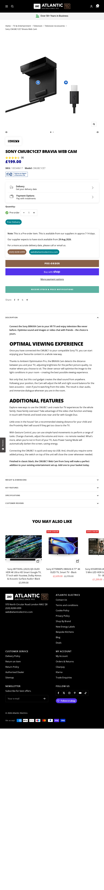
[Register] (44, 699)
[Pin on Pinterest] (18, 300)
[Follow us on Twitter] (64, 693)
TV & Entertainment (22, 26)
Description (11, 317)
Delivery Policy (12, 656)
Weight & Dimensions (16, 480)
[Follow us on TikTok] (85, 693)
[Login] (91, 6)
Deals (58, 642)
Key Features (11, 488)
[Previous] (6, 132)
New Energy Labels (65, 626)
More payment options (52, 279)
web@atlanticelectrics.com (19, 611)
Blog (58, 637)
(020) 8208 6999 (13, 608)
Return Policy (12, 666)
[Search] (12, 6)
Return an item (13, 661)
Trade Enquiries (64, 677)
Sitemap (9, 677)
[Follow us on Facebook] (58, 693)
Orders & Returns (65, 661)
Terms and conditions (67, 605)
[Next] (97, 132)
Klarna (59, 672)
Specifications (12, 495)
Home (8, 26)
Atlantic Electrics (19, 713)
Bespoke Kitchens (65, 631)
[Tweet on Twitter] (22, 300)
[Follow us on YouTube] (80, 693)
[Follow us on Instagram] (69, 693)
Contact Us (61, 599)
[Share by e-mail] (27, 300)
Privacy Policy (63, 615)
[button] (38, 82)
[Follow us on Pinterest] (74, 693)
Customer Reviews (14, 503)
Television (37, 26)
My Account (62, 656)
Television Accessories (55, 26)
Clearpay (60, 666)
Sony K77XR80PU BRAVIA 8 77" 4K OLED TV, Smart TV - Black (63, 571)
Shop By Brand (63, 621)
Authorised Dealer (14, 672)
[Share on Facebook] (14, 300)
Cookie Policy (62, 610)
